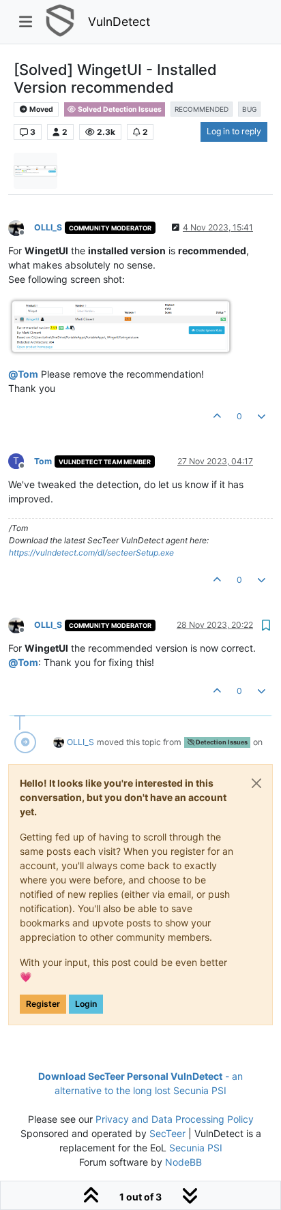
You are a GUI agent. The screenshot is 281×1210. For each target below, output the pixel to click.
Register (43, 1004)
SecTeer (167, 1133)
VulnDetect (119, 21)
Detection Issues (221, 742)
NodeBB (183, 1162)
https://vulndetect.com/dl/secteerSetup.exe (91, 552)
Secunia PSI (195, 1147)
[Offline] (21, 226)
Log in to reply (234, 131)
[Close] (256, 783)
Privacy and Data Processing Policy (174, 1119)
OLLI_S (48, 227)
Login (86, 1004)
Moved (40, 109)
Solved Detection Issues (119, 109)
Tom (43, 461)
